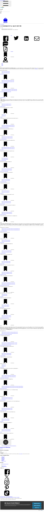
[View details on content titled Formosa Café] (22, 191)
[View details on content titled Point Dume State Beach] (22, 398)
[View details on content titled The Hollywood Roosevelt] (22, 213)
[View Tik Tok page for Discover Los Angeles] (7, 495)
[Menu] (5, 3)
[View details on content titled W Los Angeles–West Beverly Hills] (22, 81)
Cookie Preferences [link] (11, 497)
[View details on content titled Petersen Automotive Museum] (22, 387)
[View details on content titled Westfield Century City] (22, 105)
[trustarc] (41, 510)
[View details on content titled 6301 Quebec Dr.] (22, 180)
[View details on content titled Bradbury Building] (22, 262)
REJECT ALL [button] (37, 507)
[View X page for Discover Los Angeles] (7, 479)
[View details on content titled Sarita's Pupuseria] (22, 241)
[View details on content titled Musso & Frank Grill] (22, 202)
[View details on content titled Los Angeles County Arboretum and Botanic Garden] (22, 333)
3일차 (2, 65)
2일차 (2, 64)
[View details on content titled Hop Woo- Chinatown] (22, 316)
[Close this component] (5, 442)
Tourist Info (3, 459)
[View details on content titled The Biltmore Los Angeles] (22, 273)
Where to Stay (3, 458)
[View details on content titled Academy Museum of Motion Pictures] (22, 376)
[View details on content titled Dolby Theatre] (22, 148)
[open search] (22, 15)
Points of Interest (2, 24)
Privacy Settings (5, 497)
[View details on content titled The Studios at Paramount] (22, 169)
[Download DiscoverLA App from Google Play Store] (9, 496)
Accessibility (18, 497)
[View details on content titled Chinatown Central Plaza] (22, 305)
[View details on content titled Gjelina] (22, 430)
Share (11, 35)
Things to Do (3, 456)
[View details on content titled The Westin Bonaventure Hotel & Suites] (22, 283)
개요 (2, 63)
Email (1, 451)
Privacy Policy (1, 497)
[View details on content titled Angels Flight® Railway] (22, 251)
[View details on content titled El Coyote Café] (22, 365)
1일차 (1, 98)
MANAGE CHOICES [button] (37, 503)
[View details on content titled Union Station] (22, 295)
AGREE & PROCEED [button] (37, 505)
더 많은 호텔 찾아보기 (3, 97)
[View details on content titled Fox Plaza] (22, 115)
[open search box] (22, 15)
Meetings (3, 460)
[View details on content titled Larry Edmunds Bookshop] (22, 159)
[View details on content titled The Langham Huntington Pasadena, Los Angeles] (22, 343)
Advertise (15, 497)
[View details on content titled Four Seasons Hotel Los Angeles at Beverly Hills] (22, 90)
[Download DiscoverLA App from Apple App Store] (2, 496)
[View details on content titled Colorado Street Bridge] (22, 354)
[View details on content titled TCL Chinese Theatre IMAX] (22, 137)
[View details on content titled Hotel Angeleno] (22, 72)
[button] (42, 502)
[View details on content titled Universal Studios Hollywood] (22, 229)
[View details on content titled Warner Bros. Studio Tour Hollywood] (22, 126)
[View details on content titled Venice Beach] (22, 419)
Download (12, 51)
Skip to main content (2, 0)
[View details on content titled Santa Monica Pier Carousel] (22, 409)
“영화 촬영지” (36, 68)
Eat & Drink (3, 457)
